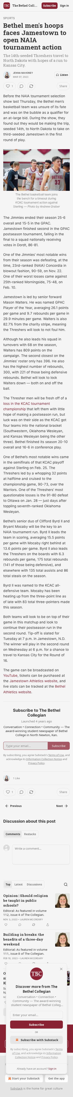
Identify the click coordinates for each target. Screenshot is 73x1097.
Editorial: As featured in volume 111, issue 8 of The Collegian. (25, 951)
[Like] (6, 924)
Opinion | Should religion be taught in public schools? (25, 900)
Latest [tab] (18, 884)
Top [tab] (8, 884)
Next (59, 806)
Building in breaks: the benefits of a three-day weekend (23, 939)
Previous (15, 806)
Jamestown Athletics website (33, 681)
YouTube (10, 675)
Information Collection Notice (44, 759)
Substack (16, 1088)
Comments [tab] (13, 834)
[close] (61, 969)
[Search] (66, 884)
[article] (36, 910)
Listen (64, 75)
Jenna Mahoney (23, 72)
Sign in (64, 5)
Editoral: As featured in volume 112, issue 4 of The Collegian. (24, 913)
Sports (9, 18)
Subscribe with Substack (39, 1040)
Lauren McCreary (31, 919)
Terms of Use (56, 755)
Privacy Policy (49, 1057)
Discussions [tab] (34, 884)
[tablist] (20, 834)
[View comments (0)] (21, 86)
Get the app (56, 1078)
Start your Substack (26, 1078)
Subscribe (49, 5)
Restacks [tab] (30, 834)
